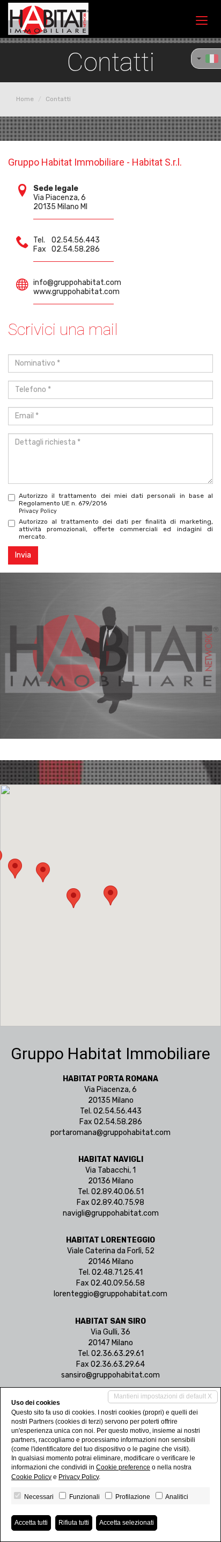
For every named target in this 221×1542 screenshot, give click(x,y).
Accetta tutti (31, 1522)
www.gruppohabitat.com (76, 291)
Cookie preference (123, 1467)
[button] (110, 895)
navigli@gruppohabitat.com (111, 1213)
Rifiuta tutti (73, 1522)
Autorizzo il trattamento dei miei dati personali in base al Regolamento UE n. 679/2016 (116, 503)
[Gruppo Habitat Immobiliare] (48, 19)
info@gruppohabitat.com (77, 282)
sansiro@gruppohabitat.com (110, 1375)
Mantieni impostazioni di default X (163, 1396)
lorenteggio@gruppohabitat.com (110, 1293)
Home (25, 99)
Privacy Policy (38, 511)
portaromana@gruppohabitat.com (110, 1132)
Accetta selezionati (126, 1522)
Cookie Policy (31, 1477)
